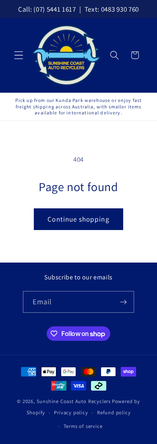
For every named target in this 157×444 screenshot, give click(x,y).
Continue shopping (78, 219)
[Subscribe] (124, 302)
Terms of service (83, 426)
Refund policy (113, 412)
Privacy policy (71, 412)
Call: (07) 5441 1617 (47, 9)
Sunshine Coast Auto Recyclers (74, 401)
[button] (18, 55)
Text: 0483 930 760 (112, 9)
